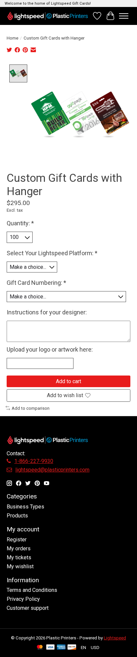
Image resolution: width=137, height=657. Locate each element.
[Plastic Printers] (47, 16)
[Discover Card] (72, 647)
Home (12, 38)
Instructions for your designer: (47, 312)
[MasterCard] (40, 647)
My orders (19, 548)
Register (17, 539)
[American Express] (61, 647)
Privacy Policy (23, 599)
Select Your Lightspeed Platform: (52, 253)
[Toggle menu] (123, 16)
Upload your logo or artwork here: (50, 349)
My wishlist (20, 566)
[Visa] (50, 647)
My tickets (19, 557)
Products (17, 515)
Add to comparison (31, 408)
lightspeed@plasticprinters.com (52, 470)
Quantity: (20, 223)
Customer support (28, 608)
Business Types (25, 506)
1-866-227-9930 (33, 461)
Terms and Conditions (32, 590)
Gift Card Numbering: (36, 282)
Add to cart (68, 381)
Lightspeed (115, 637)
